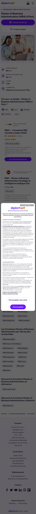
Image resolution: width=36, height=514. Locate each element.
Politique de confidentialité (9, 292)
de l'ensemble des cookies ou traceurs (13, 226)
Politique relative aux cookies (10, 293)
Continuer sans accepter (27, 205)
